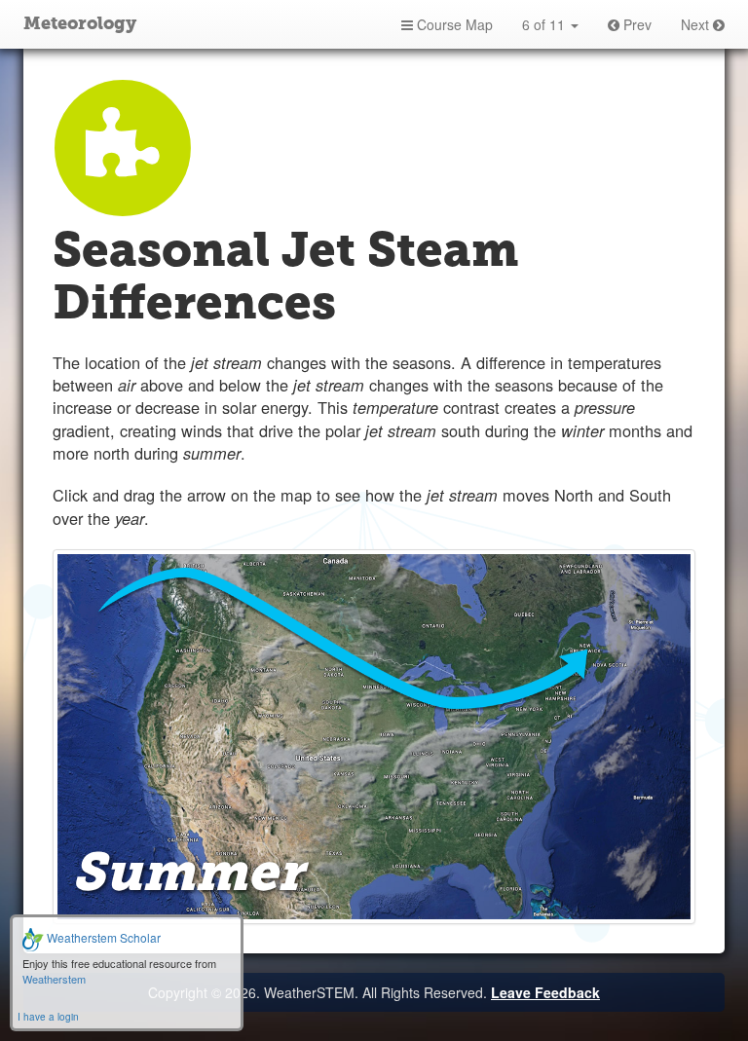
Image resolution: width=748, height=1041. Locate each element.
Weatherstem (54, 978)
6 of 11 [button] (545, 24)
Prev (635, 24)
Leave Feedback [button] (545, 992)
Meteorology (79, 24)
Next (697, 24)
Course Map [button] (453, 24)
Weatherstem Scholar (102, 937)
